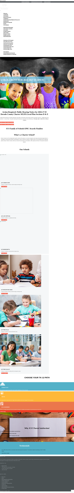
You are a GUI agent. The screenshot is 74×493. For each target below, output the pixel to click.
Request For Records (7, 22)
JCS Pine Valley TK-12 (7, 49)
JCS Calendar (6, 24)
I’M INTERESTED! (5, 55)
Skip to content (3, 0)
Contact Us (4, 50)
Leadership (5, 14)
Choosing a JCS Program (8, 40)
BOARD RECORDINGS (25, 1)
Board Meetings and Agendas (7, 479)
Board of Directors (7, 17)
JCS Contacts (6, 51)
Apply (3, 478)
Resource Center (6, 33)
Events (4, 23)
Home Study (5, 32)
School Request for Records (9, 53)
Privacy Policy (4, 488)
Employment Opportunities (7, 483)
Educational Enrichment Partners (8, 487)
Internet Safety (4, 485)
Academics (4, 26)
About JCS (4, 12)
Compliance (5, 18)
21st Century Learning (7, 28)
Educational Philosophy (8, 27)
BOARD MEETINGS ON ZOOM (36, 1)
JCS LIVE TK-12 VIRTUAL (8, 44)
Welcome (5, 13)
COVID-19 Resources (5, 480)
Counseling (4, 37)
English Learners (6, 35)
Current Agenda (5, 481)
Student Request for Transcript (9, 54)
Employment (6, 21)
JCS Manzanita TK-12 (7, 45)
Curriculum (5, 30)
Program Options (6, 31)
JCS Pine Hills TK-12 (7, 47)
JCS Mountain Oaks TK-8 (8, 46)
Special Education (7, 36)
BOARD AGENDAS (47, 1)
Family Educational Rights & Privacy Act (11, 19)
